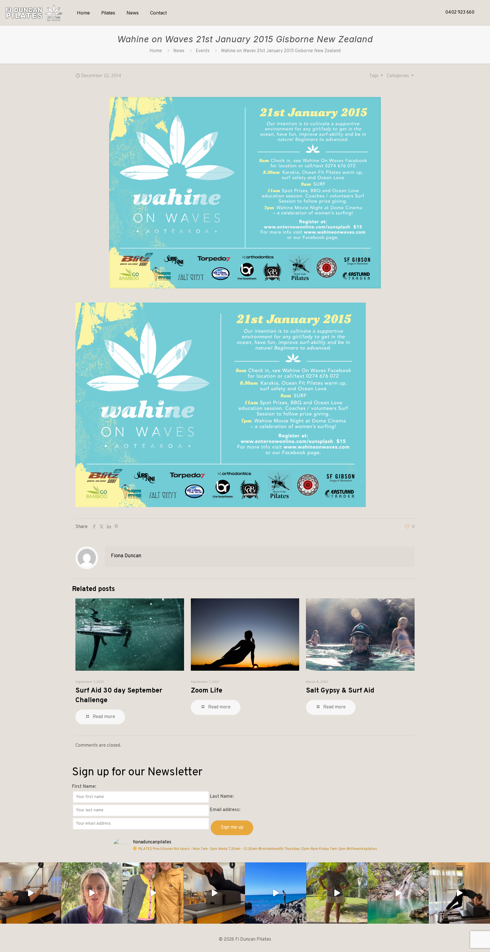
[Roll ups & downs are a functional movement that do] (30, 893)
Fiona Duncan (126, 556)
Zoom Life (206, 691)
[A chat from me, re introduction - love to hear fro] (91, 893)
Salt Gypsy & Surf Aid (340, 691)
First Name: (84, 787)
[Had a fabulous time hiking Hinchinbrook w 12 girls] (398, 893)
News (178, 51)
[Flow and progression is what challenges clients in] (459, 893)
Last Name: (222, 796)
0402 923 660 (459, 12)
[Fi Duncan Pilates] (34, 13)
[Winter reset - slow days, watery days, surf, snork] (275, 893)
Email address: (225, 810)
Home (155, 51)
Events (203, 51)
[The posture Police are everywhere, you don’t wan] (337, 893)
